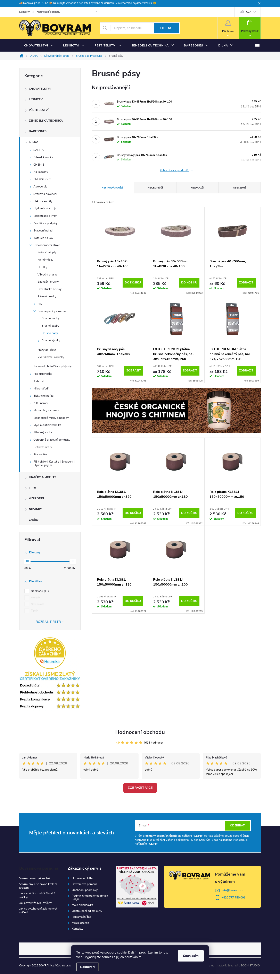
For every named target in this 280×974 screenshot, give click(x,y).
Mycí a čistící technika (47, 425)
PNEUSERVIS (42, 179)
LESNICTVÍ (36, 99)
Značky (33, 520)
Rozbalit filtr (48, 622)
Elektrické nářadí (43, 396)
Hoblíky (42, 267)
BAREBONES (38, 131)
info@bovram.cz (232, 890)
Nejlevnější (155, 187)
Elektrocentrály (42, 201)
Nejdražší (197, 187)
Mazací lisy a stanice (46, 410)
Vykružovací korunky (51, 357)
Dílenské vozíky (43, 157)
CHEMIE (38, 165)
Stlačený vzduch (43, 432)
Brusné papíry (50, 326)
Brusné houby (50, 318)
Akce (35, 597)
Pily (40, 304)
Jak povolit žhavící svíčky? (35, 903)
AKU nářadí (40, 403)
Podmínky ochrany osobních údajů (90, 897)
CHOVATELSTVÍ (40, 89)
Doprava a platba (82, 878)
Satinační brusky (48, 282)
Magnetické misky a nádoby (51, 418)
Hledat (166, 28)
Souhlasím (191, 956)
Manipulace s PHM (45, 216)
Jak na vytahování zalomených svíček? (38, 910)
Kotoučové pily (47, 252)
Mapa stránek (80, 922)
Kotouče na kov (43, 238)
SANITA (38, 150)
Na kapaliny (40, 172)
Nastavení (87, 967)
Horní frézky (45, 260)
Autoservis (40, 186)
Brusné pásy (50, 333)
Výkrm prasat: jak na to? (34, 878)
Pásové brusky (47, 296)
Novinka (37, 604)
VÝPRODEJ (36, 498)
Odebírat (237, 825)
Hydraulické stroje (44, 208)
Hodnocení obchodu (48, 12)
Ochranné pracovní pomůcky (51, 440)
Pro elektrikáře (42, 374)
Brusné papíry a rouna (52, 311)
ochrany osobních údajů (161, 836)
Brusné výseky (51, 340)
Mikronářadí (40, 389)
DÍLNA (33, 142)
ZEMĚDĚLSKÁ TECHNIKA (46, 121)
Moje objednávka (82, 905)
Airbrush (38, 381)
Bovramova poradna (84, 884)
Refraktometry (42, 447)
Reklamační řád (81, 917)
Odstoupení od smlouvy (87, 911)
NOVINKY (35, 509)
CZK (248, 12)
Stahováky (40, 454)
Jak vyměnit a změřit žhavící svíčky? (37, 895)
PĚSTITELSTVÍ (39, 110)
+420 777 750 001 (233, 898)
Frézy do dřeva (47, 350)
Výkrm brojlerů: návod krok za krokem (38, 886)
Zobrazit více (140, 788)
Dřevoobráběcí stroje (46, 245)
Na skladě (39, 591)
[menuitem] (38, 45)
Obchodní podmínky (85, 890)
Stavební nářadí (43, 230)
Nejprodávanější (113, 187)
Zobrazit (246, 282)
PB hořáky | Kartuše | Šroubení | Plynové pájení (54, 463)
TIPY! (32, 488)
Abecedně (239, 187)
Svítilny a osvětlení (45, 194)
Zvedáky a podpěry (45, 223)
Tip (34, 611)
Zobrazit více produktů (174, 170)
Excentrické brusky (49, 289)
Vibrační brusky (47, 275)
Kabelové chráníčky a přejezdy (52, 366)
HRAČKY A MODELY (42, 477)
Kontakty (24, 12)
